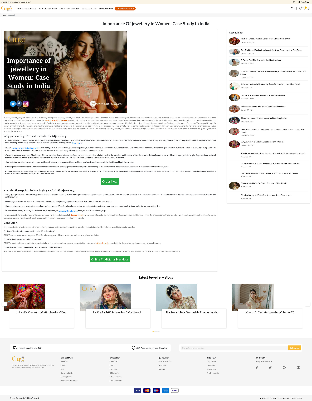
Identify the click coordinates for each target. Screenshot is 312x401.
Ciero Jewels (77, 143)
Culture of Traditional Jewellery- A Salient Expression (263, 95)
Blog (62, 369)
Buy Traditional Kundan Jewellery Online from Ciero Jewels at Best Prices (271, 50)
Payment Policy (296, 398)
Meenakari (113, 362)
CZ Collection (114, 373)
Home (4, 15)
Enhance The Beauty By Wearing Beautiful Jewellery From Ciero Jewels (270, 84)
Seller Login (162, 365)
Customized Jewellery (125, 8)
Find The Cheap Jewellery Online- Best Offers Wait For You (265, 39)
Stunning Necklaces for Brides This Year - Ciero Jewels (264, 183)
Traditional (113, 369)
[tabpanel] (42, 306)
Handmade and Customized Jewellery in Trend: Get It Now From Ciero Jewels (273, 153)
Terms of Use (264, 398)
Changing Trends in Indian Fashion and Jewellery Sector (264, 118)
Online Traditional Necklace (109, 259)
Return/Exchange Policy (69, 381)
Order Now (109, 181)
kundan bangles (77, 215)
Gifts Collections (115, 377)
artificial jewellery (103, 243)
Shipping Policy (66, 377)
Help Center (211, 362)
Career (63, 365)
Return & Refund (284, 398)
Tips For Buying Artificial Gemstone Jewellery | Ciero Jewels (266, 195)
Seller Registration (164, 362)
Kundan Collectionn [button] (48, 8)
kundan (112, 365)
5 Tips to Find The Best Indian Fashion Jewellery (261, 60)
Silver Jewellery (106, 8)
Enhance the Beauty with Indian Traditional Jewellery (263, 106)
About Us (64, 362)
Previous (4, 304)
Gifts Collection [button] (89, 8)
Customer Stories (67, 373)
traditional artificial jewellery (57, 120)
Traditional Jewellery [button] (69, 8)
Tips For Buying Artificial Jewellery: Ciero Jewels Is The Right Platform (270, 163)
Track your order (213, 373)
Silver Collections (116, 381)
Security (273, 398)
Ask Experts (211, 369)
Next (306, 304)
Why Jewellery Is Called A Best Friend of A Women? (262, 142)
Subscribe (294, 348)
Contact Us (211, 365)
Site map (161, 369)
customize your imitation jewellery (26, 148)
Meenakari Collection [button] (26, 8)
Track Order (305, 2)
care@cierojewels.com (264, 362)
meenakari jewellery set (68, 211)
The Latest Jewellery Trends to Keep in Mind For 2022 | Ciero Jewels (269, 173)
